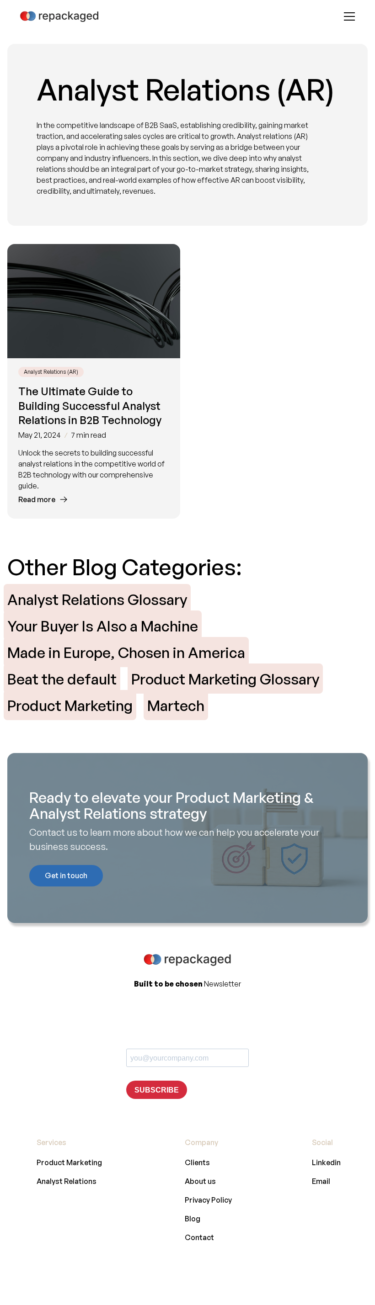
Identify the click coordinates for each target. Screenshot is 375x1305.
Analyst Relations (66, 1181)
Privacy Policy (208, 1199)
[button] (347, 16)
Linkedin (326, 1162)
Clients (197, 1162)
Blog (192, 1218)
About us (200, 1181)
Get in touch (66, 875)
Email (321, 1181)
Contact (199, 1237)
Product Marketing (69, 1162)
